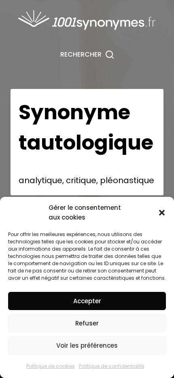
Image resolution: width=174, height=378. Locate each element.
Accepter (87, 301)
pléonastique (127, 180)
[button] (162, 213)
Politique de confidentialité (111, 366)
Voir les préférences (87, 345)
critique (81, 180)
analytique (40, 180)
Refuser (87, 323)
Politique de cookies (50, 366)
